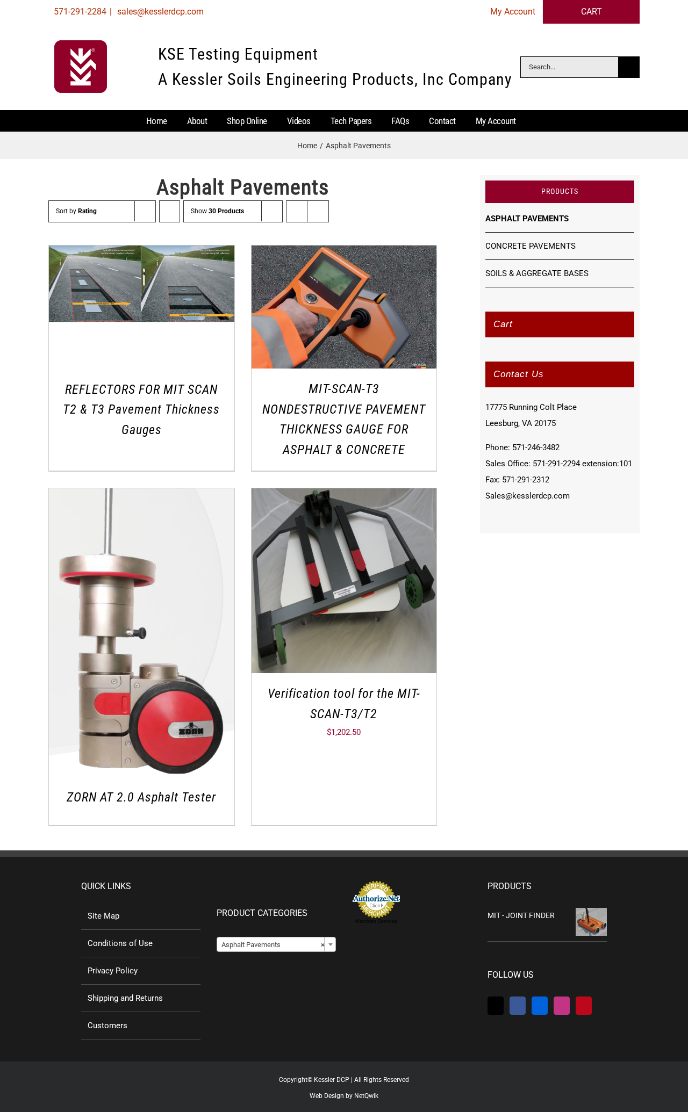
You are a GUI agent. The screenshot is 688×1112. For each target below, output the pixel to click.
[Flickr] (540, 1006)
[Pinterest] (584, 1006)
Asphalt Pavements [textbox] (273, 945)
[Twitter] (496, 1006)
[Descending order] (169, 211)
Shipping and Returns (125, 998)
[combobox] (276, 944)
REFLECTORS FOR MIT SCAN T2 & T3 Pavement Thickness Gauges (141, 409)
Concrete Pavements (530, 246)
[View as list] (317, 211)
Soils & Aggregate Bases (537, 273)
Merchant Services (376, 921)
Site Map (103, 916)
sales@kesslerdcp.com (159, 11)
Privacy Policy (113, 971)
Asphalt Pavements (527, 218)
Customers (107, 1025)
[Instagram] (562, 1006)
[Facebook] (518, 1006)
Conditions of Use (120, 943)
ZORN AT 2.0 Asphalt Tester (141, 797)
